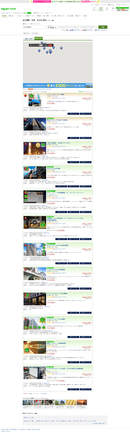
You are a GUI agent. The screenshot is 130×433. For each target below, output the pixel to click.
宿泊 (26, 23)
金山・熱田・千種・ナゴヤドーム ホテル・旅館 (84, 421)
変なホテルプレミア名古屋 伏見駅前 (57, 120)
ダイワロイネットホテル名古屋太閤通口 (58, 245)
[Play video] (35, 222)
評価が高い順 (48, 89)
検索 (103, 27)
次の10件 (43, 91)
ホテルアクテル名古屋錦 (53, 168)
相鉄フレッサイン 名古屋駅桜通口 (56, 343)
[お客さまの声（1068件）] (59, 346)
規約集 (33, 429)
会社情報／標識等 (5, 429)
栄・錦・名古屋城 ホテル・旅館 (63, 421)
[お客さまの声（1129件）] (59, 223)
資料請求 (38, 429)
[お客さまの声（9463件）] (59, 146)
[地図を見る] (47, 107)
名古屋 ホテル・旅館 (29, 421)
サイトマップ (104, 4)
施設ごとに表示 (29, 38)
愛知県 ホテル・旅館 (29, 417)
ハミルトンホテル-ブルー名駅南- (55, 94)
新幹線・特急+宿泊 (101, 30)
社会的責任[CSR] (22, 429)
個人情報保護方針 (14, 429)
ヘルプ (91, 4)
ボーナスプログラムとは (88, 91)
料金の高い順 (42, 89)
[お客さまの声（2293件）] (59, 172)
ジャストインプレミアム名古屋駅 (56, 319)
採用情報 (29, 429)
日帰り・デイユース (35, 23)
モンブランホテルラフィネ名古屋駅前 (57, 293)
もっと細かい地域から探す (98, 423)
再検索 (50, 45)
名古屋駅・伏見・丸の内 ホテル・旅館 (45, 421)
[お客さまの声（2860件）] (59, 198)
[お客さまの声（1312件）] (59, 297)
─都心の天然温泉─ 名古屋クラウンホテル (58, 143)
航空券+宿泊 (77, 30)
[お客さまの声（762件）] (59, 123)
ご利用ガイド (97, 4)
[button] (42, 42)
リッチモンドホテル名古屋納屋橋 (56, 269)
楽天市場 (118, 4)
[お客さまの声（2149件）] (59, 249)
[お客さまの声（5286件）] (59, 273)
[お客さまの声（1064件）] (59, 98)
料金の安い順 (36, 89)
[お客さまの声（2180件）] (59, 373)
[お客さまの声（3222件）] (59, 322)
